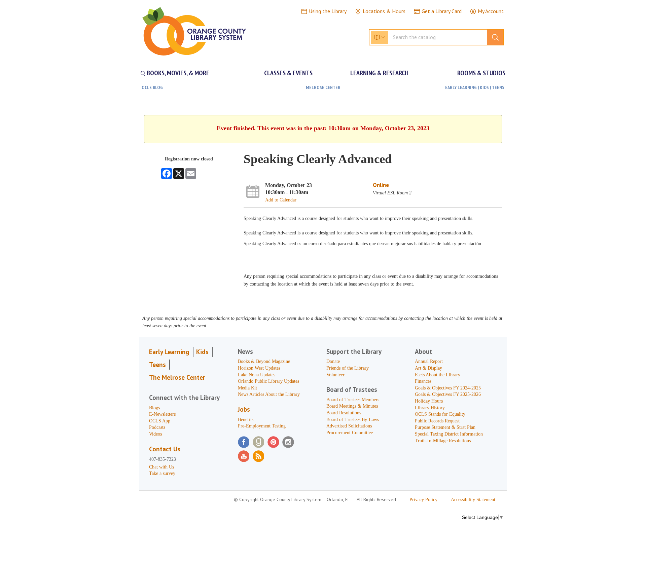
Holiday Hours (429, 401)
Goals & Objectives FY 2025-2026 (448, 394)
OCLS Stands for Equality (440, 414)
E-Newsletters (162, 414)
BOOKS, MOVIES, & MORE (177, 73)
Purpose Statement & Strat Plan (445, 427)
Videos (155, 434)
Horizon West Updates (259, 368)
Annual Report (429, 361)
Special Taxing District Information (449, 434)
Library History (430, 407)
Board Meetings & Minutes (352, 406)
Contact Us (164, 449)
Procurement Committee (349, 432)
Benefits (245, 419)
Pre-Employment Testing (262, 425)
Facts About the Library (437, 374)
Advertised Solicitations (349, 425)
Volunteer (335, 374)
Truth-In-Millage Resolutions (443, 440)
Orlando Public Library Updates (268, 381)
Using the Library (328, 11)
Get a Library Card (442, 11)
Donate (333, 361)
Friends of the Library (347, 368)
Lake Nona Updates (256, 374)
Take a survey (162, 473)
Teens (157, 365)
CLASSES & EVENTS (288, 73)
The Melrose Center (177, 377)
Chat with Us (161, 467)
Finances (423, 381)
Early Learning (169, 352)
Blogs (154, 407)
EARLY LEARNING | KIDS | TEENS (474, 87)
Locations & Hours (384, 11)
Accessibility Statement (473, 499)
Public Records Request (437, 420)
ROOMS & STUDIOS (481, 73)
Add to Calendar (280, 199)
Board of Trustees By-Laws (352, 419)
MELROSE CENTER (323, 87)
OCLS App (159, 420)
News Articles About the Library (269, 394)
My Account (491, 11)
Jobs (244, 409)
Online (381, 185)
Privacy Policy (423, 499)
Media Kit (247, 387)
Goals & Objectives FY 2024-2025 (448, 387)
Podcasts (157, 427)
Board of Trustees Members (352, 399)
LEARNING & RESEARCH (379, 73)
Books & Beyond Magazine (264, 361)
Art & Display (428, 368)
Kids (202, 352)
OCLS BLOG (152, 87)
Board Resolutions (343, 412)
